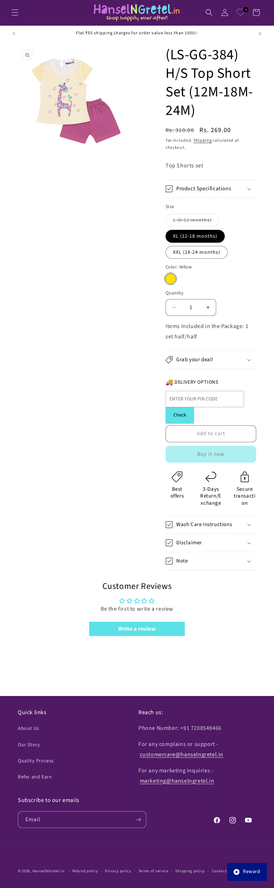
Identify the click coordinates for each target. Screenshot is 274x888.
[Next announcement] (260, 33)
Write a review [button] (137, 629)
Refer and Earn (35, 777)
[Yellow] (171, 279)
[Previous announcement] (14, 33)
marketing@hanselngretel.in (177, 781)
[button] (15, 12)
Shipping (202, 140)
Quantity (174, 293)
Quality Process (36, 761)
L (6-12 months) (196, 221)
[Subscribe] (138, 819)
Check (179, 415)
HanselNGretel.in (48, 871)
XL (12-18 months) (195, 236)
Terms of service (153, 871)
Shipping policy (190, 871)
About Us (28, 728)
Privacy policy (118, 871)
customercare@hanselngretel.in (181, 754)
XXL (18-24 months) (196, 252)
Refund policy (85, 871)
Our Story (29, 744)
